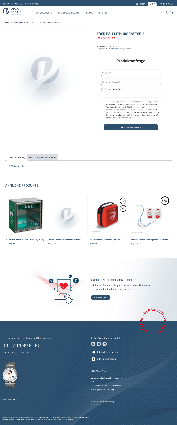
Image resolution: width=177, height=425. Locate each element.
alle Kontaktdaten (107, 358)
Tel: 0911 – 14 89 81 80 (12, 4)
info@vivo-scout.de (107, 352)
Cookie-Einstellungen (98, 405)
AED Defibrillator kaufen (20, 23)
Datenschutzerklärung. (122, 118)
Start (7, 23)
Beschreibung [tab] (17, 157)
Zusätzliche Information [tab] (42, 157)
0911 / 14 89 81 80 (21, 345)
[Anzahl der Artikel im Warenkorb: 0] (172, 13)
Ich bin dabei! (100, 297)
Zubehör (34, 23)
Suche (162, 12)
